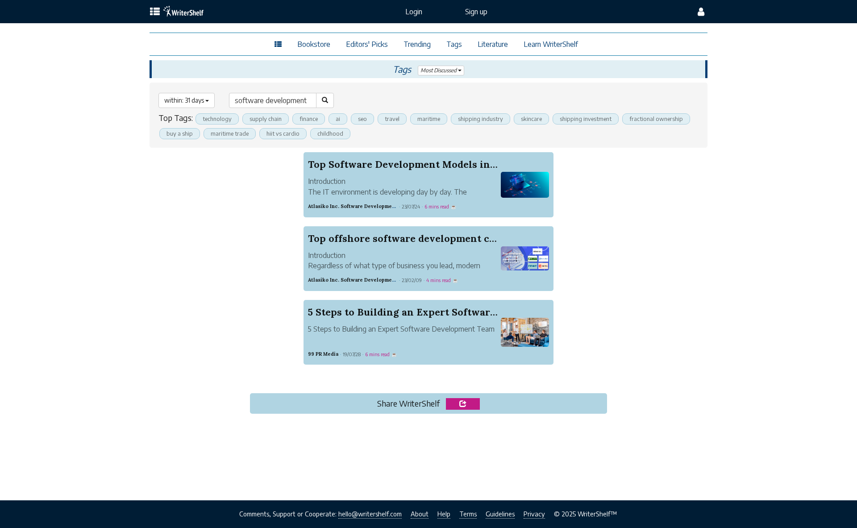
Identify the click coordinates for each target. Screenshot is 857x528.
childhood (330, 133)
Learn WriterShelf (551, 44)
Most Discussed (439, 70)
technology (217, 118)
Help (443, 514)
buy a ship (179, 133)
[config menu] (701, 11)
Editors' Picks (367, 44)
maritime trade (230, 133)
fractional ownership (656, 118)
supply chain (266, 118)
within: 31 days (184, 100)
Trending (417, 44)
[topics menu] (155, 12)
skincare (531, 118)
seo (362, 118)
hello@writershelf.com (370, 514)
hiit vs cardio (283, 133)
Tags (454, 44)
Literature (493, 44)
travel (392, 118)
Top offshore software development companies (422, 238)
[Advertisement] (428, 454)
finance (309, 118)
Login (413, 11)
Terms (468, 514)
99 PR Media (323, 354)
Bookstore (313, 44)
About (419, 514)
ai (338, 118)
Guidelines (500, 514)
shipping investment (586, 118)
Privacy (534, 514)
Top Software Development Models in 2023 (411, 164)
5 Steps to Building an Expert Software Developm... (430, 312)
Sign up (476, 11)
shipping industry (480, 118)
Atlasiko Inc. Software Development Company (364, 206)
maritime (428, 118)
